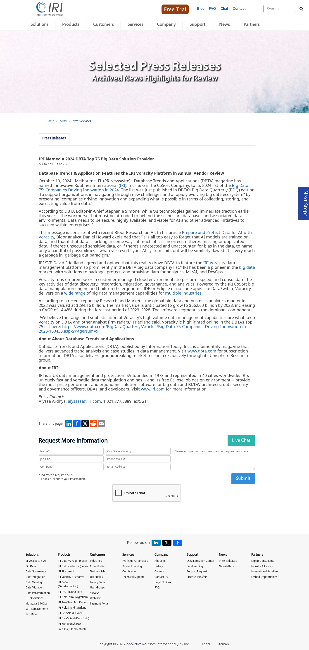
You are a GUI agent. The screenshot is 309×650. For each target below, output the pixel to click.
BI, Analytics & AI (36, 561)
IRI (122, 185)
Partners (252, 24)
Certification (129, 571)
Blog (200, 8)
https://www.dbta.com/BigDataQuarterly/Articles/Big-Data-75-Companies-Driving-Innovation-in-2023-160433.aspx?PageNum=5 (143, 329)
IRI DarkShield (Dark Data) (73, 618)
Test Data (31, 614)
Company (166, 24)
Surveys (94, 593)
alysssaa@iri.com (84, 401)
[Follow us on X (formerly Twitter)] (166, 543)
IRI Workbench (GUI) (70, 623)
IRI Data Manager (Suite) (72, 561)
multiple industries (183, 293)
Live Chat (241, 440)
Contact (239, 8)
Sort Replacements (37, 608)
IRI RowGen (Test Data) (72, 602)
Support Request (197, 571)
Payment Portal (99, 603)
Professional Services (135, 561)
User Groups (97, 587)
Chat (224, 8)
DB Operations (34, 598)
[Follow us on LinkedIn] (156, 543)
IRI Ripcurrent (66, 571)
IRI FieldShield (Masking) (72, 607)
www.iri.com (153, 389)
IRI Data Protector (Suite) (73, 566)
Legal (206, 644)
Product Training (132, 566)
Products (70, 24)
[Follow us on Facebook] (177, 543)
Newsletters (226, 566)
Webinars (95, 598)
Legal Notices (162, 582)
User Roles (96, 577)
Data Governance (36, 571)
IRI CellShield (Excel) (70, 613)
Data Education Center (200, 561)
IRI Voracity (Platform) (71, 577)
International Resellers (264, 571)
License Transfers (197, 577)
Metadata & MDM (36, 603)
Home (50, 121)
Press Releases (82, 121)
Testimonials (97, 571)
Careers (159, 571)
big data (247, 267)
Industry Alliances (262, 566)
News (224, 24)
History (158, 566)
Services (135, 24)
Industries (96, 561)
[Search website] (300, 9)
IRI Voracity (214, 262)
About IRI (160, 561)
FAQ (212, 8)
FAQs (157, 587)
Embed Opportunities (264, 577)
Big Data (31, 566)
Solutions (39, 24)
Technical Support (133, 577)
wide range (75, 293)
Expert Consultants (262, 561)
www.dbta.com (202, 351)
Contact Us (161, 577)
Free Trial (175, 9)
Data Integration (35, 577)
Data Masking (34, 582)
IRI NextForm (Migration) (73, 597)
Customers (103, 24)
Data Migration (34, 587)
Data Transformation (38, 593)
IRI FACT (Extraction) (70, 591)
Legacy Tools (97, 582)
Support (197, 24)
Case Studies (97, 566)
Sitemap (223, 644)
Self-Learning (195, 566)
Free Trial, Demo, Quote (72, 629)
